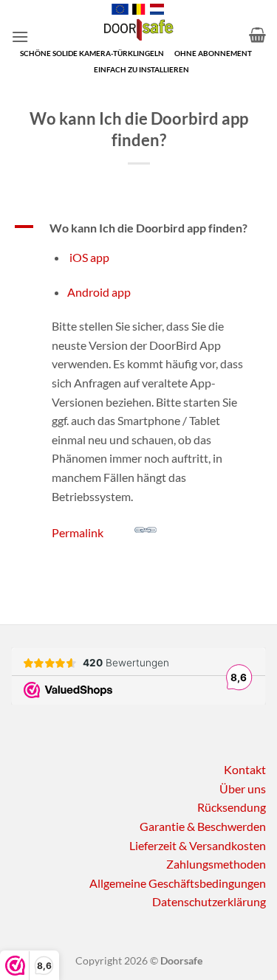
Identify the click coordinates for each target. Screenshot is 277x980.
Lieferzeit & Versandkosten (197, 845)
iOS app (88, 257)
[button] (20, 36)
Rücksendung (231, 807)
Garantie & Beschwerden (203, 826)
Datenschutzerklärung (209, 901)
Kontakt (245, 769)
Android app (99, 292)
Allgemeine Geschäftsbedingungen (177, 883)
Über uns (242, 788)
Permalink (77, 532)
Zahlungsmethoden (216, 864)
